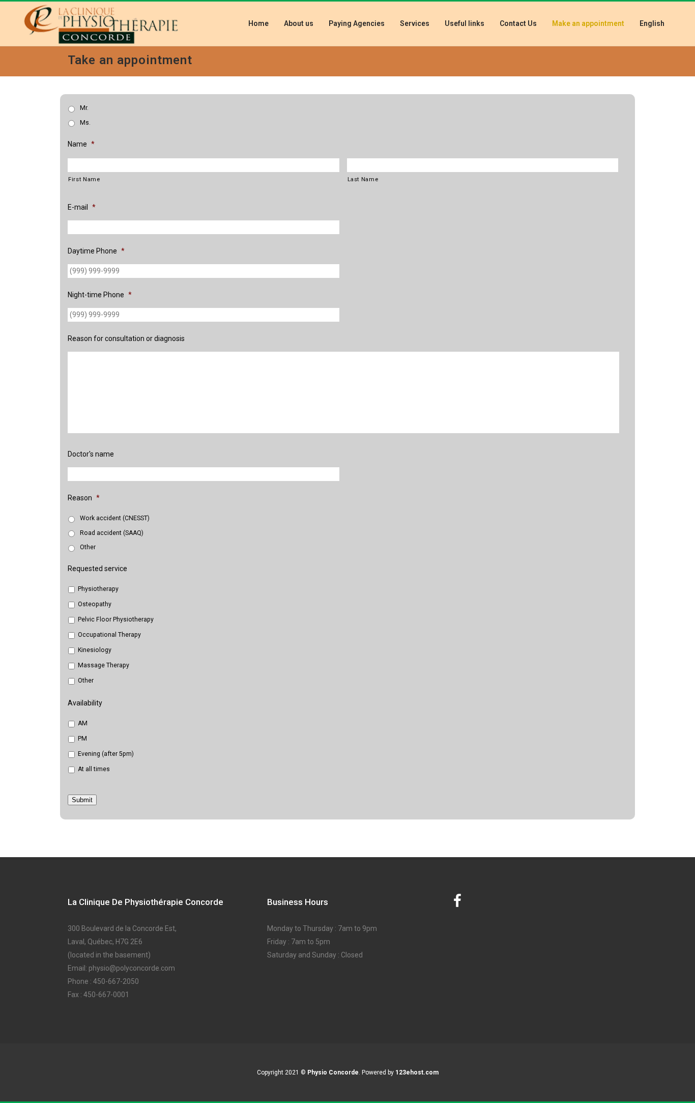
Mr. (84, 107)
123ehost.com (417, 1072)
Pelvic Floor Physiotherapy (116, 619)
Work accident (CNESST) (115, 518)
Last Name (363, 179)
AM (83, 723)
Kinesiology (94, 650)
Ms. (85, 122)
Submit (82, 800)
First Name (84, 179)
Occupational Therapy (109, 634)
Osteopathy (94, 604)
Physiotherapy (98, 588)
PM (82, 738)
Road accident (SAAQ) (111, 532)
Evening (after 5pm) (106, 753)
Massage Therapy (103, 665)
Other (88, 547)
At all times (94, 769)
